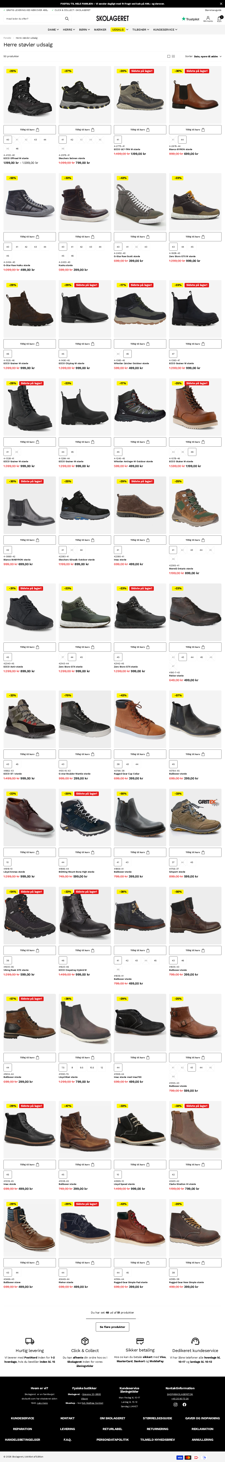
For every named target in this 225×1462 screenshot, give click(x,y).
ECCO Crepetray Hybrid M (73, 970)
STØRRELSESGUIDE (157, 1418)
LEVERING (67, 1429)
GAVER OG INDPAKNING (202, 1418)
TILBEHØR (139, 29)
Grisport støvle (177, 871)
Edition (39, 1456)
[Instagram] (175, 1404)
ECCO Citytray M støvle (71, 363)
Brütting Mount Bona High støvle (76, 871)
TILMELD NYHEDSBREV (157, 1439)
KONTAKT (67, 1418)
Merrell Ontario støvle (181, 568)
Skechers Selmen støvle (72, 158)
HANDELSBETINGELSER (22, 1439)
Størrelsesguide (213, 10)
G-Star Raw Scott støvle (127, 256)
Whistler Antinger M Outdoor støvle (133, 461)
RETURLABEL (112, 1429)
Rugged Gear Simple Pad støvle (130, 1282)
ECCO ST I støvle (13, 773)
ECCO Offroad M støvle (16, 158)
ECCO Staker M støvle (181, 461)
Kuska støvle (66, 265)
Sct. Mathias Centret (92, 1403)
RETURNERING (157, 1429)
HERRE (67, 29)
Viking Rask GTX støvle (16, 970)
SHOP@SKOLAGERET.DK (180, 1394)
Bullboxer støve (12, 1282)
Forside (7, 38)
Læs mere (42, 1403)
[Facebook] (184, 1404)
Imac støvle (120, 559)
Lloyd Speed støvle (124, 1184)
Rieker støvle (176, 675)
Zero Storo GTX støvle (71, 666)
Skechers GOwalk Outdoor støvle (77, 559)
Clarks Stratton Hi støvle (182, 1184)
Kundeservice (163, 29)
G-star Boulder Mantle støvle (75, 773)
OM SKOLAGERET (112, 1418)
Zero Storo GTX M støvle (182, 256)
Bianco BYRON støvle (180, 149)
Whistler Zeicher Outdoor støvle (131, 363)
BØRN (83, 29)
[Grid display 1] (168, 56)
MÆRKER (100, 29)
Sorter (188, 56)
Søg (67, 19)
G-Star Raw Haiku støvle (17, 265)
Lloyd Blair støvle (68, 1077)
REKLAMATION (202, 1429)
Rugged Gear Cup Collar (126, 773)
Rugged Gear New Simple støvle (186, 1282)
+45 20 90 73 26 (179, 1398)
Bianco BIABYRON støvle (17, 559)
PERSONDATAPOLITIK (113, 1439)
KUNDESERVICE (22, 1418)
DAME (52, 29)
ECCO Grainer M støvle (16, 363)
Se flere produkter (112, 1327)
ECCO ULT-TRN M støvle (127, 149)
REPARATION (22, 1429)
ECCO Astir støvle (13, 666)
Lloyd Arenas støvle (14, 871)
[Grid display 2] (173, 56)
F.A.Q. (68, 1439)
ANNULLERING (202, 1439)
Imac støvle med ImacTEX (128, 1077)
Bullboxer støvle (178, 773)
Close (221, 4)
